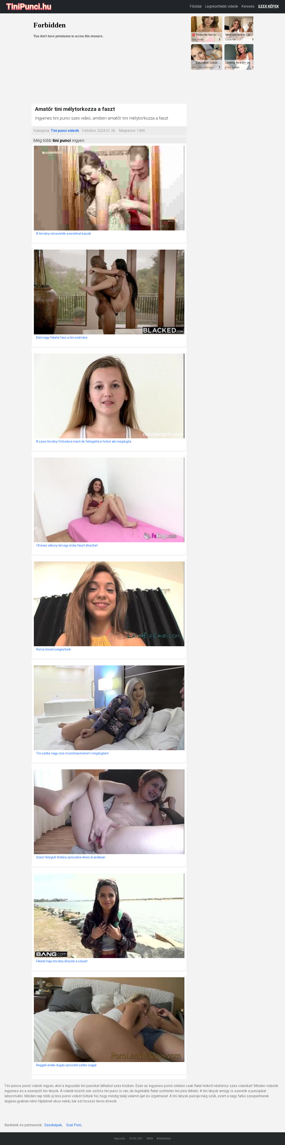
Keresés (248, 6)
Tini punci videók (65, 130)
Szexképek (53, 1125)
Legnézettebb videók (221, 6)
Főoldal (196, 6)
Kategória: (42, 130)
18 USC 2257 (135, 1138)
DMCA (150, 1138)
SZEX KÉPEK (268, 6)
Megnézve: (127, 130)
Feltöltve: (89, 130)
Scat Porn (73, 1125)
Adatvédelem (164, 1138)
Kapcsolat (119, 1138)
